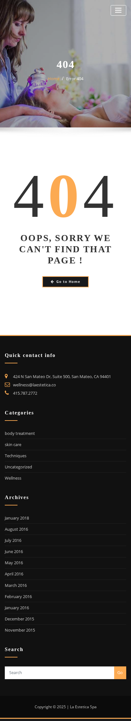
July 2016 (13, 540)
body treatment (20, 433)
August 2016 (16, 529)
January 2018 (17, 518)
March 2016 (16, 585)
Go (120, 672)
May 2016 (14, 562)
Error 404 (74, 78)
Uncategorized (18, 467)
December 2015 (19, 619)
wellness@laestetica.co (34, 385)
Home (53, 78)
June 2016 (14, 551)
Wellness (13, 478)
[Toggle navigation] (118, 10)
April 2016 (14, 574)
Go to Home (68, 281)
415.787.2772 (25, 393)
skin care (13, 444)
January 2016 (17, 608)
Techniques (15, 456)
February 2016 (18, 596)
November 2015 (20, 630)
